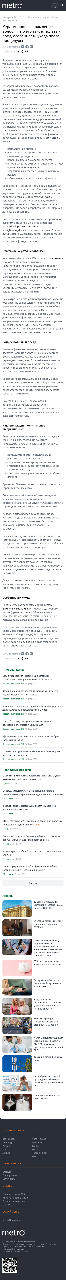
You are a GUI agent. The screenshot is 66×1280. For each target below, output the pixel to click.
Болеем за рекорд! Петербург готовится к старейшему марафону (46, 1021)
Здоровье (6, 783)
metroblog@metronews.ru (13, 1249)
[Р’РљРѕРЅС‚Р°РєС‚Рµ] (18, 51)
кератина (56, 258)
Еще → (33, 883)
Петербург (8, 1142)
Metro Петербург (11, 1220)
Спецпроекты (9, 1175)
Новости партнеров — (40, 17)
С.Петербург (8, 798)
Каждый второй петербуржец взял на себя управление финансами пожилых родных (48, 1004)
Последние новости (16, 770)
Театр (35, 1149)
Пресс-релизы (39, 1152)
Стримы (6, 1171)
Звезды (5, 829)
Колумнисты (9, 1178)
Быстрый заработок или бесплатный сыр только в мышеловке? (47, 983)
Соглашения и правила (14, 1201)
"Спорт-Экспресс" (22, 1251)
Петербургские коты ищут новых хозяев (48, 1097)
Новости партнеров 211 (13, 684)
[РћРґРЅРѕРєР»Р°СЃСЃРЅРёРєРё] (22, 51)
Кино (34, 1156)
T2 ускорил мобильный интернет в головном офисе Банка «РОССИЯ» (49, 904)
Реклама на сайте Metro (15, 1197)
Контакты (7, 1204)
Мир (4, 1149)
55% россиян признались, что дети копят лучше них (48, 963)
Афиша (6, 1152)
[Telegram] (26, 51)
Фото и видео (39, 1138)
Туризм (35, 1145)
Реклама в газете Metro (14, 1194)
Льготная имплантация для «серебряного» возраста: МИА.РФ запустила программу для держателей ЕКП (48, 1044)
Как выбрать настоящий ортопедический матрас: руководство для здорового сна (48, 1081)
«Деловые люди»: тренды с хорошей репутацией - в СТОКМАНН (48, 924)
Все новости (8, 1138)
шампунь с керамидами (16, 608)
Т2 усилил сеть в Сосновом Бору (48, 1058)
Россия (5, 844)
